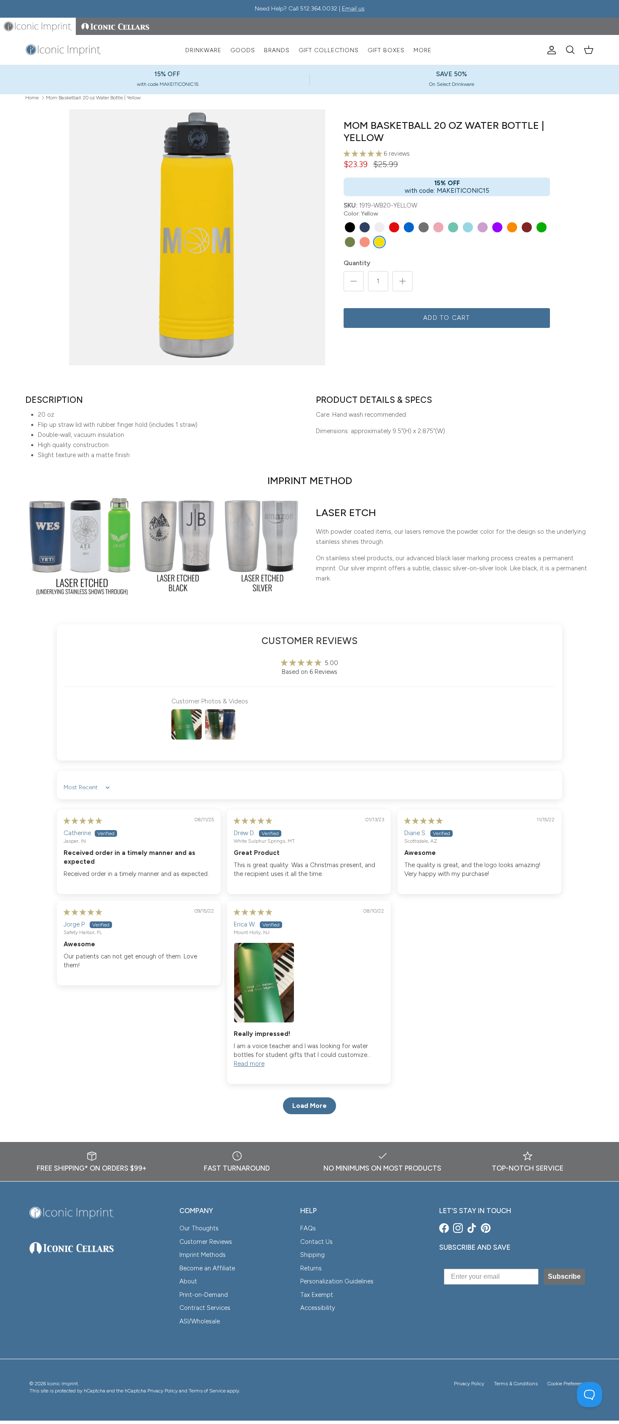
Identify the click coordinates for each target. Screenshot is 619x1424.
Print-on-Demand (203, 1295)
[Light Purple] (482, 227)
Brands (277, 50)
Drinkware (203, 50)
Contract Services (204, 1308)
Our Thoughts (199, 1228)
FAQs (308, 1228)
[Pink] (438, 227)
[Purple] (497, 227)
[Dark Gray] (423, 227)
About (188, 1281)
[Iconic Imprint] (63, 50)
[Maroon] (526, 227)
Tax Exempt (316, 1295)
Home (32, 97)
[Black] (350, 227)
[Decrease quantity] (354, 281)
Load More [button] (309, 1106)
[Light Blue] (468, 227)
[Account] (550, 50)
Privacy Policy (469, 1384)
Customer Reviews (205, 1242)
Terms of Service (207, 1391)
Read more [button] (249, 1063)
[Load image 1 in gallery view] (197, 237)
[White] (379, 227)
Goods (242, 50)
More (423, 50)
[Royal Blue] (409, 227)
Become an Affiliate (207, 1268)
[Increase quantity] (402, 281)
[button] (364, 153)
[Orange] (512, 227)
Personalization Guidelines (337, 1281)
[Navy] (364, 227)
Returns (311, 1268)
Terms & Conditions (516, 1384)
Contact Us (316, 1242)
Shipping (312, 1255)
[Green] (541, 227)
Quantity (357, 263)
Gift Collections (329, 50)
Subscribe (564, 1276)
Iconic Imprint (62, 1384)
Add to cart (446, 318)
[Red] (394, 227)
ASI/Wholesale (199, 1321)
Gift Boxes (386, 50)
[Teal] (453, 227)
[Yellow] (379, 242)
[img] (83, 821)
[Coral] (364, 242)
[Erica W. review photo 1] (309, 982)
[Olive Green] (350, 242)
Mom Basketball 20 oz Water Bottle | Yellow (93, 97)
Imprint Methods (202, 1255)
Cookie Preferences (568, 1384)
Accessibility (317, 1308)
